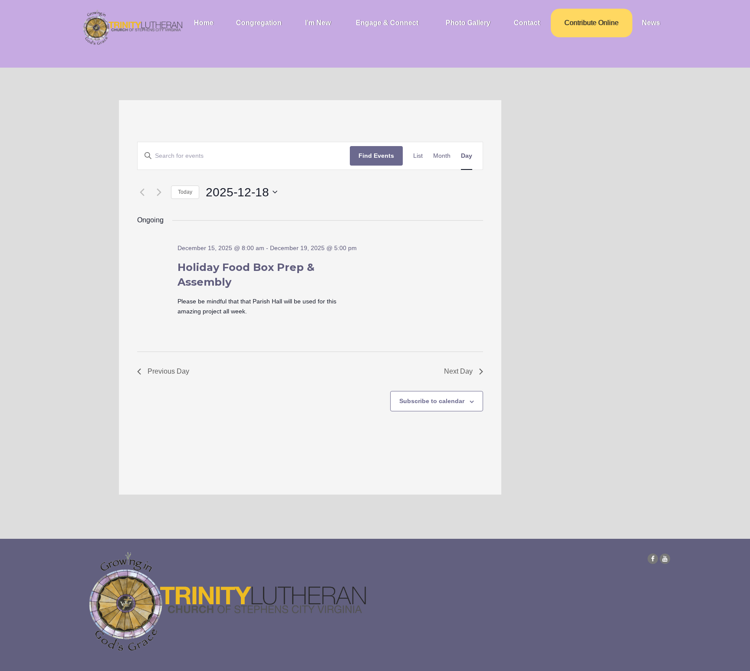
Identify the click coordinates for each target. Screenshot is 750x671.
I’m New (318, 22)
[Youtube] (665, 559)
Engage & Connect (387, 22)
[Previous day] (142, 192)
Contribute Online (591, 22)
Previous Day (168, 371)
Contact (527, 22)
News (651, 22)
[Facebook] (653, 559)
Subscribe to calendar (431, 400)
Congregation (259, 22)
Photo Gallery (468, 22)
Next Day (458, 371)
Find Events (376, 155)
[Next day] (159, 192)
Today (185, 192)
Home (204, 22)
